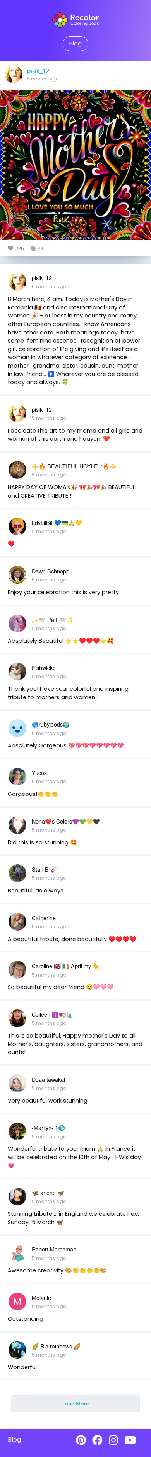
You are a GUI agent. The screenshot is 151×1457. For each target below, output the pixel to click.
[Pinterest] (81, 1440)
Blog (75, 43)
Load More (75, 1403)
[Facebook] (97, 1440)
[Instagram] (113, 1440)
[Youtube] (130, 1440)
